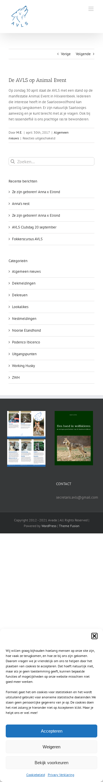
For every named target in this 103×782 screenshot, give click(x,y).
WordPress (48, 526)
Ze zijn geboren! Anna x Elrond (36, 191)
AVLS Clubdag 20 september (34, 227)
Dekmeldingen (23, 283)
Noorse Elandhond (26, 330)
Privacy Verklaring (61, 775)
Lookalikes (20, 306)
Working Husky (23, 365)
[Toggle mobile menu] (91, 9)
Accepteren (51, 731)
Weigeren (51, 746)
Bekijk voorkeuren (51, 762)
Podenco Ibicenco (26, 342)
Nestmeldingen (24, 318)
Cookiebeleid (35, 775)
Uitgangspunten (24, 353)
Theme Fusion (69, 526)
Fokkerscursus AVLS (27, 239)
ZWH (16, 377)
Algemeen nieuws (26, 271)
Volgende (83, 53)
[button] (94, 636)
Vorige (66, 53)
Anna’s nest (20, 203)
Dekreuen (19, 295)
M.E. (19, 132)
